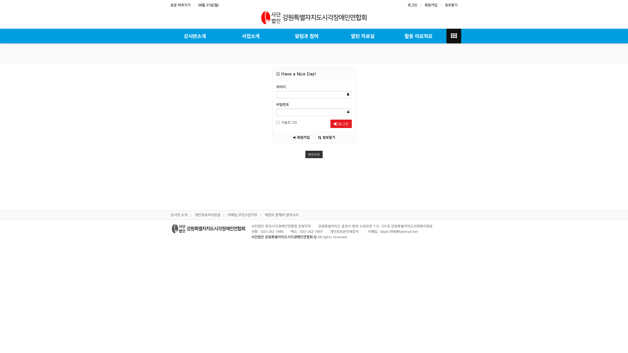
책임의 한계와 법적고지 (282, 215)
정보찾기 (451, 5)
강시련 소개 (178, 215)
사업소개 (251, 35)
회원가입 (431, 5)
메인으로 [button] (314, 154)
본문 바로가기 (180, 5)
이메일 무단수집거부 (242, 215)
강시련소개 (195, 35)
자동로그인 (289, 122)
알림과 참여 (306, 35)
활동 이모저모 (418, 35)
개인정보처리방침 (207, 215)
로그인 (412, 5)
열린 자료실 (362, 35)
